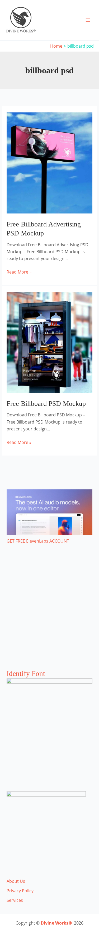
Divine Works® (56, 923)
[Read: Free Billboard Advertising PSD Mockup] (50, 162)
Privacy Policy (20, 891)
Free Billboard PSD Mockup (46, 403)
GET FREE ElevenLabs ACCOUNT (38, 541)
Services (15, 900)
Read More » (19, 272)
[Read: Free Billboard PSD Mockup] (50, 342)
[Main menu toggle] (88, 20)
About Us (16, 881)
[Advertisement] (49, 612)
